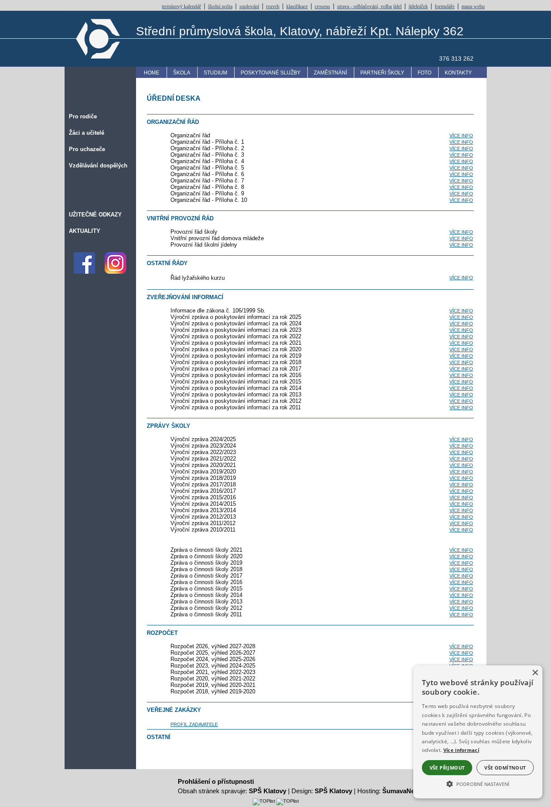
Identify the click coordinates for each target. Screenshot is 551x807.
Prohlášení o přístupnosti (216, 781)
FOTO (424, 73)
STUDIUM (215, 73)
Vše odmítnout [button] (505, 767)
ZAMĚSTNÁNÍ (330, 73)
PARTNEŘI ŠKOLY (382, 73)
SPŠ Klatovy (267, 791)
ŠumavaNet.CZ (404, 791)
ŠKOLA (181, 73)
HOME (151, 73)
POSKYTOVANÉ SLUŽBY (270, 73)
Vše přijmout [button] (447, 767)
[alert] (477, 731)
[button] (478, 783)
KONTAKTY (458, 73)
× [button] (535, 673)
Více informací (461, 750)
